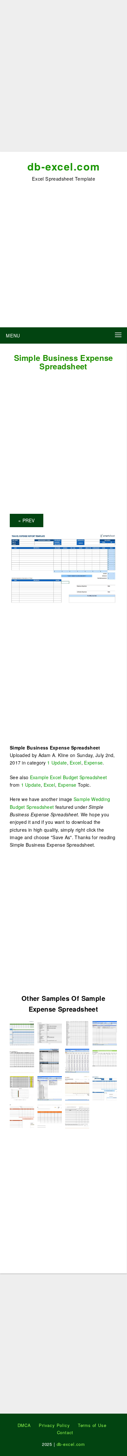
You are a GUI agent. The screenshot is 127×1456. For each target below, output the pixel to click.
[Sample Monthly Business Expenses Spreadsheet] (22, 1060)
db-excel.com (63, 166)
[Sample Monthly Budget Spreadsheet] (77, 1060)
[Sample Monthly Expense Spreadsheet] (22, 1032)
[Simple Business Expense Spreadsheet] (63, 568)
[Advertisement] (63, 78)
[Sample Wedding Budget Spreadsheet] (49, 1087)
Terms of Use (92, 1425)
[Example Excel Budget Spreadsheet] (77, 1087)
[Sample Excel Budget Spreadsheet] (104, 1060)
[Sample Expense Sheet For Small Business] (22, 1087)
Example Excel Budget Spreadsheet (68, 777)
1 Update (57, 762)
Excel (75, 762)
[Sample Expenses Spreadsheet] (22, 1115)
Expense (93, 762)
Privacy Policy (54, 1425)
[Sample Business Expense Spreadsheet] (49, 1060)
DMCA (24, 1425)
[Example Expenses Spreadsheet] (77, 1115)
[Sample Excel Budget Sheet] (104, 1032)
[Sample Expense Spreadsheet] (77, 1032)
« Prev (26, 520)
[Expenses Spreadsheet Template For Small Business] (49, 1115)
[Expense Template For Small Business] (49, 1032)
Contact (65, 1432)
